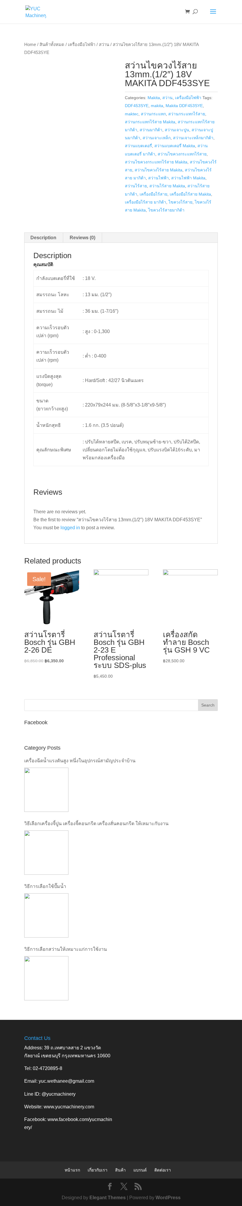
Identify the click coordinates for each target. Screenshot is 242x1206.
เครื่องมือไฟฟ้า (81, 44)
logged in (70, 527)
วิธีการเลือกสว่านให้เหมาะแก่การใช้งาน (65, 949)
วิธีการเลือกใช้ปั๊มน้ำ (45, 886)
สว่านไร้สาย (136, 185)
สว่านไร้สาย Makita (167, 185)
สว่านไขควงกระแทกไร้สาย (182, 154)
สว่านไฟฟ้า (158, 178)
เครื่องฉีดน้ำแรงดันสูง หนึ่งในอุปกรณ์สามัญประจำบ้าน (79, 760)
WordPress (168, 1197)
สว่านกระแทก (153, 114)
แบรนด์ (140, 1170)
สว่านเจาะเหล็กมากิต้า (193, 137)
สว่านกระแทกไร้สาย (186, 114)
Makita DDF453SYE (184, 105)
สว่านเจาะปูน (177, 129)
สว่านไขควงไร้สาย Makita (158, 170)
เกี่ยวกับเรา (97, 1170)
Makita (154, 97)
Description (43, 237)
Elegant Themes (107, 1197)
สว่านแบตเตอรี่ (138, 145)
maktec (131, 114)
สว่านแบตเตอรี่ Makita (174, 145)
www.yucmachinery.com (69, 1106)
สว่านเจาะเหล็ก (157, 137)
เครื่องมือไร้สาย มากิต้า (145, 202)
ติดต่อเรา (162, 1170)
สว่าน (104, 44)
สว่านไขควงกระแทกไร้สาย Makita (156, 162)
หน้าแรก (72, 1170)
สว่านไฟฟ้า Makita (188, 178)
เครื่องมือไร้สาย (153, 194)
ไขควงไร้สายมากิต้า (166, 210)
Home (30, 44)
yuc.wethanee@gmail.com (66, 1081)
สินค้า (120, 1170)
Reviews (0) (82, 237)
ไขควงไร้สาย (180, 202)
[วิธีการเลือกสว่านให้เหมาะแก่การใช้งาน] (46, 978)
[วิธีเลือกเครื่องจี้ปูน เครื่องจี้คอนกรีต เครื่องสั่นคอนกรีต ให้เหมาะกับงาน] (46, 852)
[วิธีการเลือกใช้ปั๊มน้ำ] (46, 915)
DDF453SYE (136, 105)
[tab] (43, 238)
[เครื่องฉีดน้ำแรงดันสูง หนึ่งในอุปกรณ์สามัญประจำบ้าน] (46, 790)
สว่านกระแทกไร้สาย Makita (150, 121)
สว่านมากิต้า (151, 129)
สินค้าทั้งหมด (52, 44)
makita (157, 105)
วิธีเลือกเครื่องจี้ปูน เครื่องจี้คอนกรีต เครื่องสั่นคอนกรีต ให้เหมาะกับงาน (96, 823)
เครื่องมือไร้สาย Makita (190, 194)
